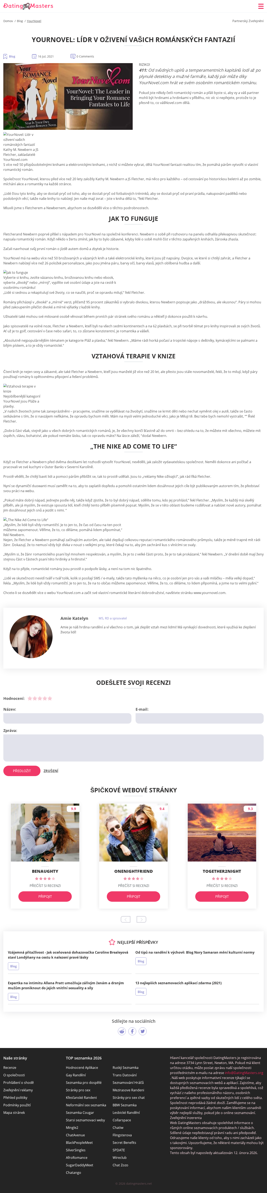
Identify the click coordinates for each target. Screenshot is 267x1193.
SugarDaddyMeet (79, 1165)
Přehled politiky (15, 1097)
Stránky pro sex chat (129, 1097)
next (141, 919)
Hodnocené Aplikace (82, 1067)
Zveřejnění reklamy (18, 1090)
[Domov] (28, 6)
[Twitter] (143, 1031)
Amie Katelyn (74, 618)
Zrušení (51, 771)
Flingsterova (122, 1135)
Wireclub (120, 1157)
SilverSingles (76, 1150)
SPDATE (119, 1150)
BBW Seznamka (125, 1105)
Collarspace (122, 1120)
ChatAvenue (75, 1135)
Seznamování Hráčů (128, 1082)
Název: (9, 709)
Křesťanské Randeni (81, 1097)
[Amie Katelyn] (31, 636)
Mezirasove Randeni (128, 1090)
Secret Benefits (124, 1142)
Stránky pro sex (78, 1090)
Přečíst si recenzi (45, 885)
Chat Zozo (120, 1165)
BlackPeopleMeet (79, 1142)
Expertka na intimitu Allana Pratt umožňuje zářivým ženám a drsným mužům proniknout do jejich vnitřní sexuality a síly (66, 985)
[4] (45, 698)
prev (125, 919)
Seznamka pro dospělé (84, 1082)
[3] (40, 698)
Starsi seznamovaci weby (85, 1120)
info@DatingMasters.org (244, 1072)
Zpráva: (10, 730)
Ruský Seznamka (126, 1067)
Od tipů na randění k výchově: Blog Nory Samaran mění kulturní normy (194, 952)
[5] (50, 698)
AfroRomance (76, 1157)
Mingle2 (72, 1127)
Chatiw (118, 1127)
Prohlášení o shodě (18, 1082)
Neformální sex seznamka (86, 1105)
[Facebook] (132, 1031)
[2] (35, 698)
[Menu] (261, 6)
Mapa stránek (14, 1112)
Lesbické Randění (126, 1112)
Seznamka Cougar (80, 1112)
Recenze (9, 1067)
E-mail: (142, 709)
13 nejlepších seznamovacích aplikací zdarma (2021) (178, 983)
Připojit (45, 896)
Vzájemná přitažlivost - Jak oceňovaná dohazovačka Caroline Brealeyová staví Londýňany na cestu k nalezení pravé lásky (68, 955)
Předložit (22, 771)
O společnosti (14, 1075)
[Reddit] (122, 1031)
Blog (12, 56)
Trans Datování (125, 1075)
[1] (30, 698)
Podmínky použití (17, 1105)
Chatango (73, 1172)
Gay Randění (76, 1075)
